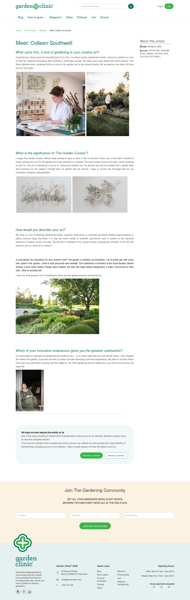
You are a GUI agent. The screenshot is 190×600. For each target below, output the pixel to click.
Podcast (82, 17)
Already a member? (116, 455)
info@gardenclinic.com (71, 579)
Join (169, 6)
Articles (43, 30)
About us (121, 571)
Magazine (56, 17)
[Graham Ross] (34, 6)
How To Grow (30, 30)
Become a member (91, 455)
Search (133, 6)
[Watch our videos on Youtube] (29, 592)
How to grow (35, 17)
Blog (20, 17)
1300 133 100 (67, 585)
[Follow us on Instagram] (18, 592)
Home (18, 30)
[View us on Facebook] (24, 592)
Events (104, 17)
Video (69, 17)
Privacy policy (123, 575)
